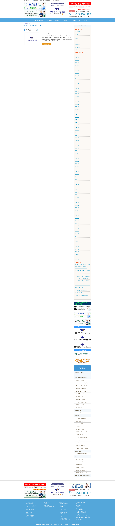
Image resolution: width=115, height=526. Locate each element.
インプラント (79, 440)
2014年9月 (77, 244)
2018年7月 (77, 158)
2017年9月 (77, 184)
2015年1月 (77, 233)
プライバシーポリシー (81, 404)
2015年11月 (77, 210)
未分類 (76, 49)
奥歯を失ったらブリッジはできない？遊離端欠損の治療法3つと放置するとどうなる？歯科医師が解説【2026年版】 (82, 266)
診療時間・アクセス (80, 399)
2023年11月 (77, 91)
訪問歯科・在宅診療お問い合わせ (83, 516)
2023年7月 (77, 93)
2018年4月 (77, 166)
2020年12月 (77, 130)
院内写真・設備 (79, 396)
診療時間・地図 (75, 20)
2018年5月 (77, 163)
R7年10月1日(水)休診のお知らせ (81, 290)
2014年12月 (77, 236)
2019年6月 (77, 137)
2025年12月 (77, 60)
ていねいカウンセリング (81, 385)
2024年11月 (77, 80)
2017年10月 (77, 181)
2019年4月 (77, 140)
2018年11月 (77, 150)
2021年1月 (77, 127)
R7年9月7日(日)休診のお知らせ (80, 292)
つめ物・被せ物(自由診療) (82, 437)
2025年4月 (77, 73)
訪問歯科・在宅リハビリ (81, 402)
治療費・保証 (66, 20)
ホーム (27, 20)
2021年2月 (77, 124)
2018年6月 (77, 161)
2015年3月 (77, 228)
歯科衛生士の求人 (80, 462)
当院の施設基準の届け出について (82, 475)
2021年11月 (77, 111)
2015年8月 (77, 215)
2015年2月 (77, 231)
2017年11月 (77, 179)
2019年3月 (77, 143)
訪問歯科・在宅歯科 (80, 445)
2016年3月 (77, 207)
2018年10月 (77, 153)
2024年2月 (77, 88)
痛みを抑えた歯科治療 (81, 388)
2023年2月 (77, 96)
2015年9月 (77, 212)
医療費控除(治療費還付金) (82, 453)
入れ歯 (77, 442)
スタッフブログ (77, 31)
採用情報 (85, 20)
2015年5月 (77, 223)
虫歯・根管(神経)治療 (81, 421)
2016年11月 (77, 192)
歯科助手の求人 (79, 464)
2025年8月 (77, 65)
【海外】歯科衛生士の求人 (82, 472)
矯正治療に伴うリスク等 (81, 432)
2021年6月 (77, 117)
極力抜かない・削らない (81, 391)
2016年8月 (77, 197)
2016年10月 (77, 194)
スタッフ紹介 (78, 410)
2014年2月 (77, 259)
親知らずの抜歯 (79, 423)
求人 (76, 456)
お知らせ (76, 36)
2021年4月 (77, 119)
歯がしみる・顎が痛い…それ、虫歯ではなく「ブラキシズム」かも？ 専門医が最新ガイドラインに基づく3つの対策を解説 (82, 276)
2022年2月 (77, 106)
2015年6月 (77, 220)
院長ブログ (77, 34)
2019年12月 (77, 132)
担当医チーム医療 (49, 20)
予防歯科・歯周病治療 (81, 418)
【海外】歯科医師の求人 (81, 470)
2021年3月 (77, 122)
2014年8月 (77, 246)
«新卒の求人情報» (80, 467)
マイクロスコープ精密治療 (82, 383)
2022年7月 (77, 104)
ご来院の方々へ (77, 44)
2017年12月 (77, 176)
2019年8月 (77, 135)
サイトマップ (79, 407)
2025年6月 (77, 70)
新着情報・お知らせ (79, 372)
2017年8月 (77, 187)
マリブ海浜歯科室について (38, 20)
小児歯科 (78, 426)
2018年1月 (77, 174)
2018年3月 (77, 168)
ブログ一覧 (78, 413)
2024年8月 (77, 86)
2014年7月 (77, 249)
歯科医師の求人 (79, 459)
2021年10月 (77, 114)
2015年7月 (77, 218)
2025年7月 (77, 67)
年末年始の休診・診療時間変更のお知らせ (82, 285)
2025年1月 (77, 75)
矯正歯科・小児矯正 (80, 429)
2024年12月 (77, 78)
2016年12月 (77, 189)
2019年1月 (77, 145)
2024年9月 (77, 83)
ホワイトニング (79, 434)
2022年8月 (77, 101)
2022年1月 (77, 109)
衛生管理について (80, 393)
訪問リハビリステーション (82, 448)
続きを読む (46, 44)
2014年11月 (77, 238)
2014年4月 (77, 254)
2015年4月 (77, 225)
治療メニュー (57, 20)
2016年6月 (77, 202)
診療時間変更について (79, 287)
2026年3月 (77, 57)
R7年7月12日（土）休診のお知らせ (81, 295)
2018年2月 (77, 171)
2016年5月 (77, 205)
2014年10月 (77, 241)
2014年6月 (77, 251)
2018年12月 (77, 148)
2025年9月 (77, 62)
